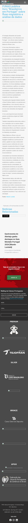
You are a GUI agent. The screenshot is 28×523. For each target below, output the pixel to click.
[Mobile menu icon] (24, 2)
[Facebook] (10, 520)
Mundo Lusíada (10, 196)
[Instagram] (13, 520)
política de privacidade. (17, 298)
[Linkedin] (16, 520)
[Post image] (14, 222)
